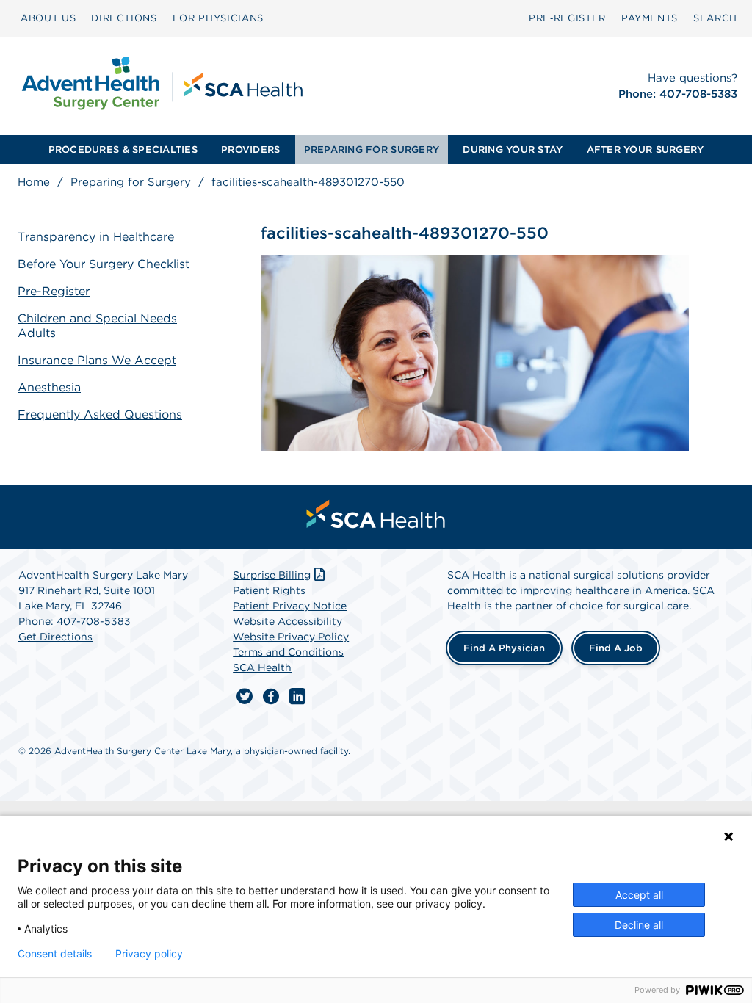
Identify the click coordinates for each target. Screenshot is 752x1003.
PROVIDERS (250, 149)
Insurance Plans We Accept (97, 360)
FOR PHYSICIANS (218, 17)
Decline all (639, 925)
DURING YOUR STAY (513, 149)
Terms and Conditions (288, 652)
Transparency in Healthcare (96, 237)
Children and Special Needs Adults (97, 326)
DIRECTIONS (124, 17)
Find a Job (616, 647)
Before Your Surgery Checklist (103, 264)
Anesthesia (49, 387)
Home (34, 182)
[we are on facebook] (271, 696)
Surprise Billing (272, 575)
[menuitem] (48, 18)
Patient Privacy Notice (290, 606)
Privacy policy (149, 954)
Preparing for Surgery (130, 182)
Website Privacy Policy (291, 636)
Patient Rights (269, 590)
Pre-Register (54, 291)
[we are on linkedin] (297, 696)
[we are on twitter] (244, 696)
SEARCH (715, 17)
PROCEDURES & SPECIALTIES (123, 149)
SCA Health (262, 667)
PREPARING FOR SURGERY (371, 149)
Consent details (55, 954)
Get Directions (55, 636)
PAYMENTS (649, 17)
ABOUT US (48, 17)
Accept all (639, 894)
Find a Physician (504, 647)
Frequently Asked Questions (100, 414)
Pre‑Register (567, 17)
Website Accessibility (287, 621)
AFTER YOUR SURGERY (645, 149)
